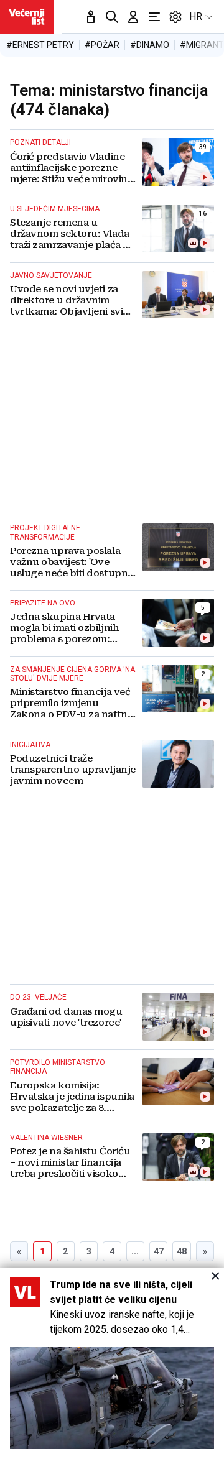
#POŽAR (102, 45)
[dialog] (112, 1363)
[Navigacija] (154, 16)
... (135, 1251)
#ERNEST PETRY (40, 45)
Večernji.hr (27, 17)
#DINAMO (149, 45)
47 (159, 1251)
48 (182, 1251)
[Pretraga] (112, 16)
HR (195, 16)
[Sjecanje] (90, 16)
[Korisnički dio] (133, 16)
